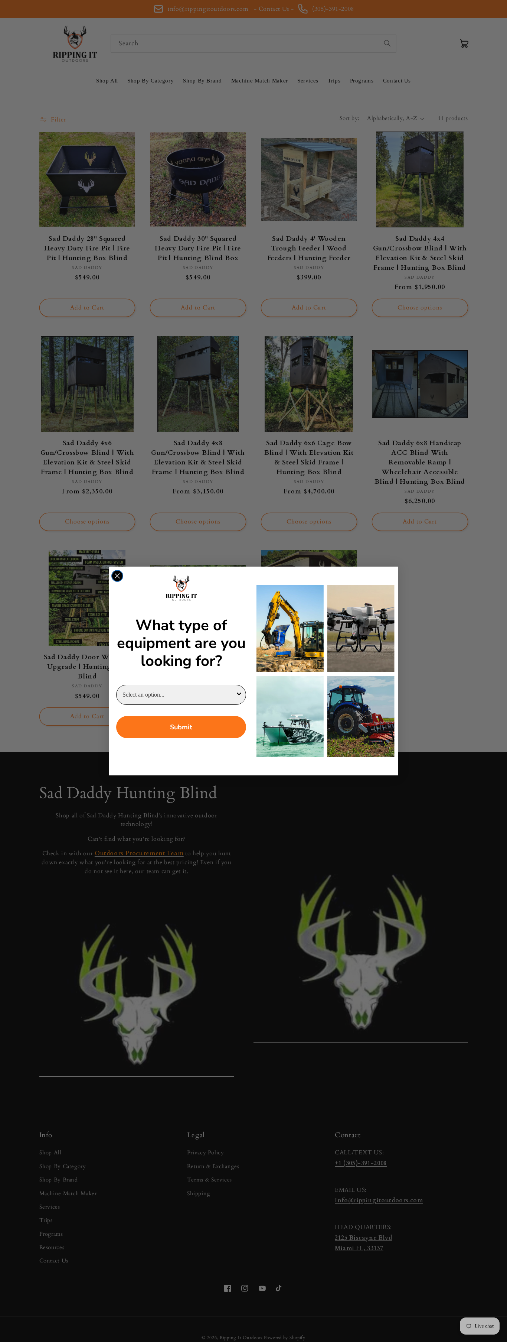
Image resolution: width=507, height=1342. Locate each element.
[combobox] (178, 694)
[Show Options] (239, 694)
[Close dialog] (117, 575)
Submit (181, 727)
